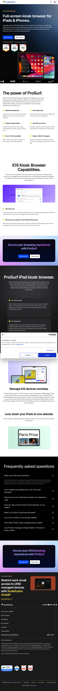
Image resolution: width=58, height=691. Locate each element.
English (52, 635)
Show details (49, 350)
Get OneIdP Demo (6, 599)
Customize (28, 355)
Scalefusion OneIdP (12, 647)
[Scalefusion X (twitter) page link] (56, 604)
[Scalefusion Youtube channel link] (50, 604)
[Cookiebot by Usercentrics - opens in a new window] (49, 335)
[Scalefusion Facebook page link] (54, 604)
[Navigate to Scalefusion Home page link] (7, 604)
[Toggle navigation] (51, 2)
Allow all (47, 355)
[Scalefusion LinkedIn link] (44, 604)
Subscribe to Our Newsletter (10, 635)
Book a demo (19, 37)
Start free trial (8, 37)
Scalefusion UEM (35, 645)
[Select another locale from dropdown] (55, 2)
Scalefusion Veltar (37, 647)
